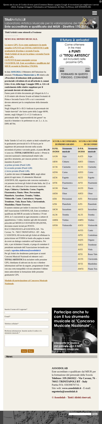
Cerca (95, 414)
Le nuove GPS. (11, 45)
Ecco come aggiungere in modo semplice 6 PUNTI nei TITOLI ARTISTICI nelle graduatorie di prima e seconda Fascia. (27, 48)
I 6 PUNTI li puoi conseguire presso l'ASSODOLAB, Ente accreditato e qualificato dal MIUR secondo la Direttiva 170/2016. (27, 63)
